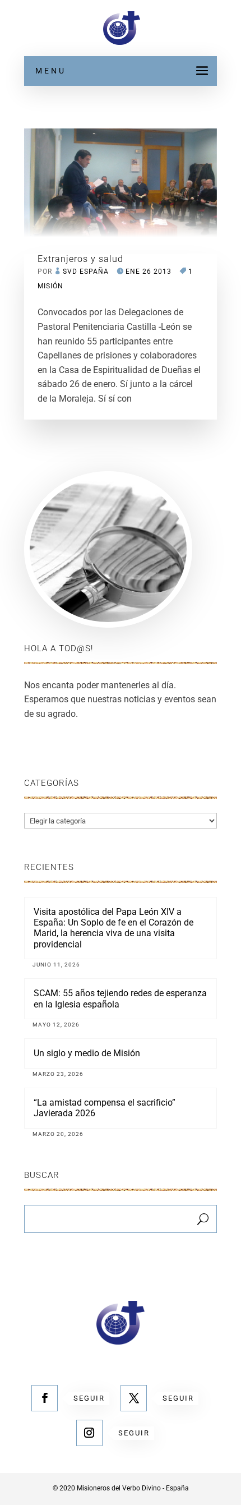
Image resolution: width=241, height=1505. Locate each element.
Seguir (89, 1398)
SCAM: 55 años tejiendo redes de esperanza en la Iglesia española (120, 998)
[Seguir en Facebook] (44, 1398)
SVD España (86, 271)
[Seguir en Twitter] (134, 1398)
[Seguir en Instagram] (89, 1433)
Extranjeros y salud (80, 259)
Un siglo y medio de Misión (87, 1053)
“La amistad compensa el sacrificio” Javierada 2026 (104, 1108)
